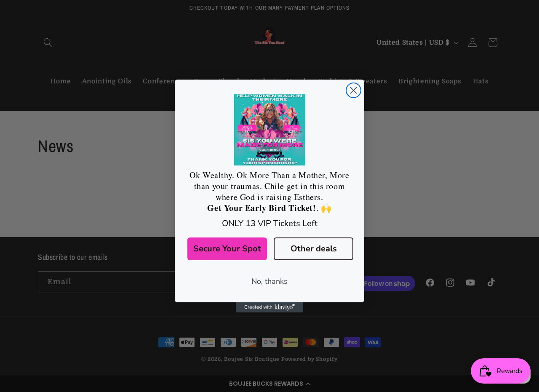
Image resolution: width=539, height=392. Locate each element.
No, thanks (269, 281)
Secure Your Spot (227, 248)
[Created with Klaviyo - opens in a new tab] (269, 307)
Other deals (314, 248)
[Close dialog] (353, 90)
